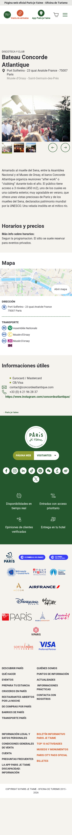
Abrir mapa (60, 289)
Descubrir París (12, 668)
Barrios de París (13, 712)
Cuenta (7, 753)
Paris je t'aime (11, 412)
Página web (23, 455)
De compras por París (16, 706)
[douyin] (57, 470)
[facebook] (6, 470)
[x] (36, 479)
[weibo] (65, 470)
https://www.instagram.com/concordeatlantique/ (37, 396)
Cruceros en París (14, 691)
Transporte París (14, 717)
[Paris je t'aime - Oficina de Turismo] (7, 14)
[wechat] (48, 470)
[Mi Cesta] (56, 15)
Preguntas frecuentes (17, 759)
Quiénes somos (47, 668)
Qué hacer (9, 673)
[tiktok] (31, 470)
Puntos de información (53, 673)
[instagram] (14, 470)
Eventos (7, 679)
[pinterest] (40, 470)
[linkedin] (23, 470)
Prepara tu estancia (16, 685)
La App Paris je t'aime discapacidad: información (16, 768)
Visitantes (44, 455)
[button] (53, 147)
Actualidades (46, 679)
